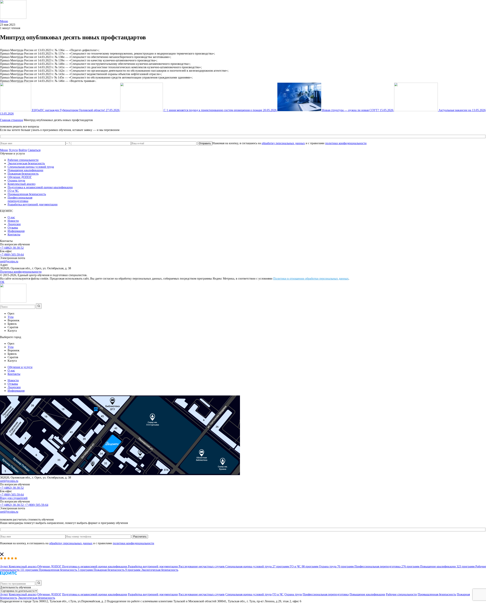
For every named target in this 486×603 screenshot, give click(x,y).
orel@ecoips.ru (9, 261)
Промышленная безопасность (27, 194)
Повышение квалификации (25, 170)
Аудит (4, 594)
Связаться (34, 150)
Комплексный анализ (21, 183)
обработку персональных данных (283, 143)
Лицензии (14, 224)
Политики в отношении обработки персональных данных (311, 278)
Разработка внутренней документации (33, 204)
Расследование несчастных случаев (202, 594)
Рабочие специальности (23, 160)
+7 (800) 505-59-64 (12, 254)
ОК (2, 282)
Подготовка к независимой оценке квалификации (40, 187)
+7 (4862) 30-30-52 (12, 247)
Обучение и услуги (20, 367)
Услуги (13, 150)
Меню (4, 150)
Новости (13, 220)
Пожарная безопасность (23, 173)
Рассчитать (140, 536)
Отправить (205, 143)
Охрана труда (16, 180)
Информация (16, 231)
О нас (11, 217)
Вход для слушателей (14, 498)
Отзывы (13, 227)
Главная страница (11, 120)
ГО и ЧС (13, 190)
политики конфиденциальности (346, 143)
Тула (10, 317)
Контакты (14, 234)
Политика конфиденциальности (21, 271)
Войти (23, 150)
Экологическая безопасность (26, 163)
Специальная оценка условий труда (31, 166)
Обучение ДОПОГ (20, 177)
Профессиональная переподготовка (20, 199)
